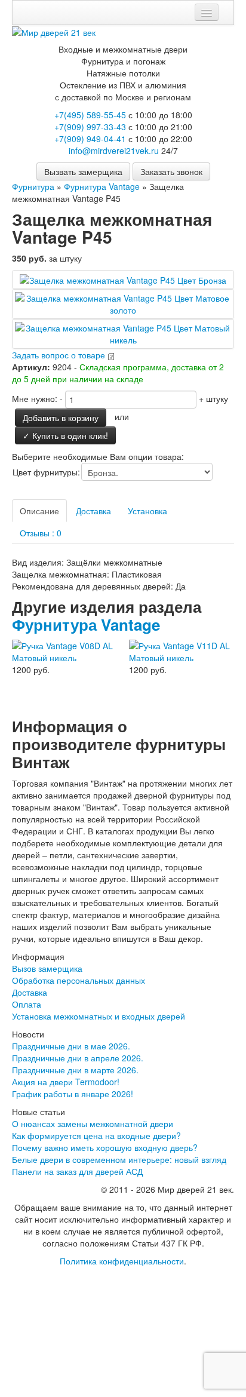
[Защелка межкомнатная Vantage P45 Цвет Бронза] (123, 279)
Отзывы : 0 (40, 533)
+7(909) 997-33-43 (90, 127)
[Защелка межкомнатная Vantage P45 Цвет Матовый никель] (123, 333)
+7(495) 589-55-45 (90, 115)
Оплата (26, 1004)
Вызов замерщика (47, 968)
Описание (39, 511)
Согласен (47, 1335)
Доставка (93, 511)
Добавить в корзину (61, 417)
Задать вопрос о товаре (58, 355)
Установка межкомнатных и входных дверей (98, 1016)
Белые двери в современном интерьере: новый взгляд (119, 1159)
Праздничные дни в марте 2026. (75, 1070)
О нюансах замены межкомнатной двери (92, 1123)
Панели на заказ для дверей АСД (77, 1171)
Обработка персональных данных (78, 980)
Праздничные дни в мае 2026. (71, 1046)
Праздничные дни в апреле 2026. (77, 1058)
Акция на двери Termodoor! (65, 1082)
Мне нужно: (34, 398)
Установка (147, 511)
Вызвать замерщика (83, 171)
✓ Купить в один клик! (65, 435)
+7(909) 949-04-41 (90, 139)
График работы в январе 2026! (72, 1094)
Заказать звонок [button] (171, 171)
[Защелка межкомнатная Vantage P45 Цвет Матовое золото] (123, 303)
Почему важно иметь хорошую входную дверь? (105, 1147)
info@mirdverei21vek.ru (114, 150)
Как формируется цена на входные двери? (96, 1135)
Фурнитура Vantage (86, 624)
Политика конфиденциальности (122, 1261)
